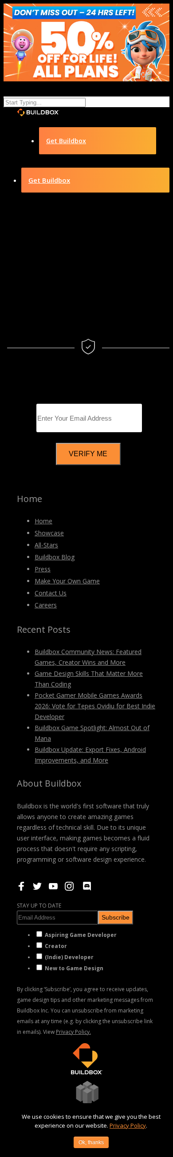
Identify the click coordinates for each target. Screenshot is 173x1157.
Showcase (49, 533)
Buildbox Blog (55, 557)
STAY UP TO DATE (39, 905)
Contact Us (51, 593)
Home (43, 521)
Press (43, 569)
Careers (46, 605)
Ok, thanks (91, 1142)
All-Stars (46, 545)
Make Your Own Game (67, 581)
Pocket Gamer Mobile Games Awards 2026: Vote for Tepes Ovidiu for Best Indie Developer (95, 706)
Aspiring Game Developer (81, 935)
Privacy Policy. (73, 1032)
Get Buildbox (66, 141)
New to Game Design (74, 968)
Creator (56, 946)
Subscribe (116, 917)
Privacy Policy (128, 1125)
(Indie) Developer (69, 957)
